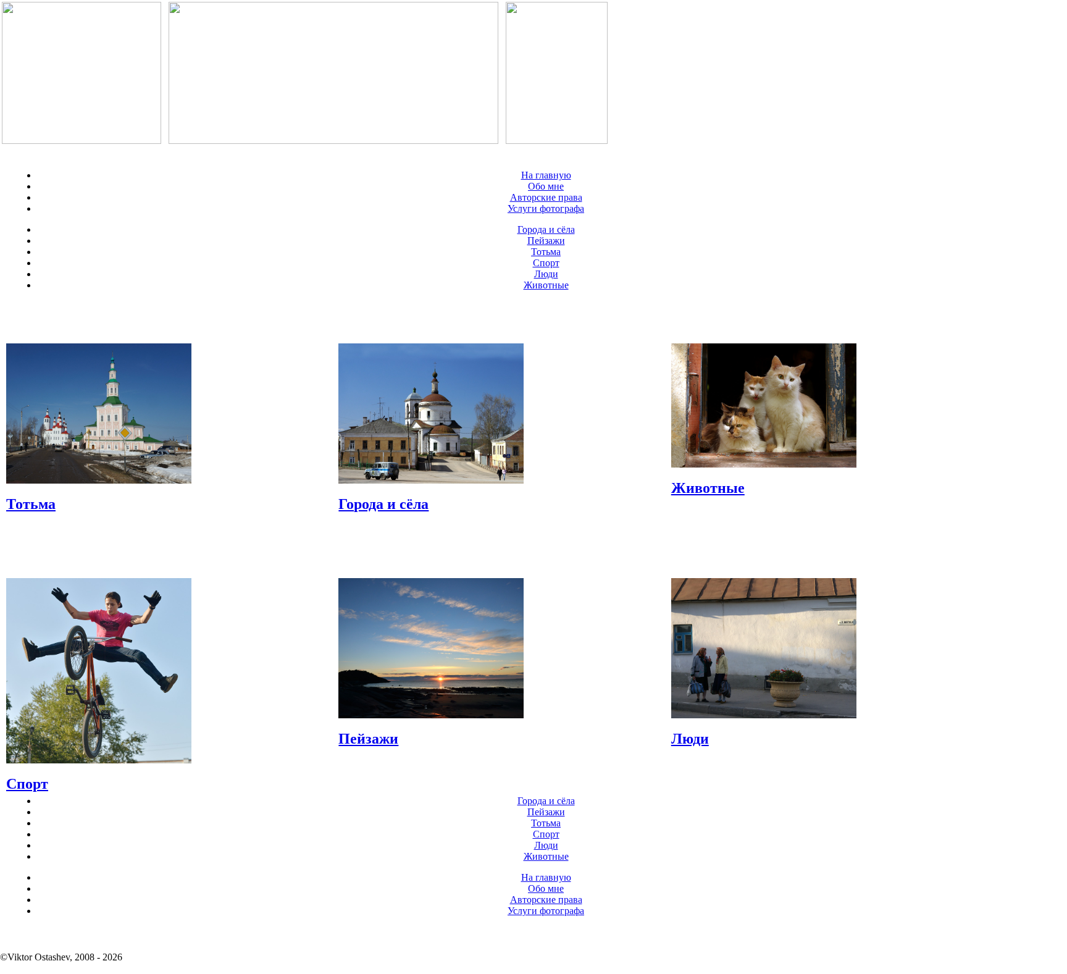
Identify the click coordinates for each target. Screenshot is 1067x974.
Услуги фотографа (546, 208)
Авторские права (546, 197)
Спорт (546, 263)
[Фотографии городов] (81, 140)
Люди (546, 274)
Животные (546, 285)
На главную (546, 175)
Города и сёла (546, 229)
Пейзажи (546, 240)
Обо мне (546, 186)
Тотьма (546, 251)
